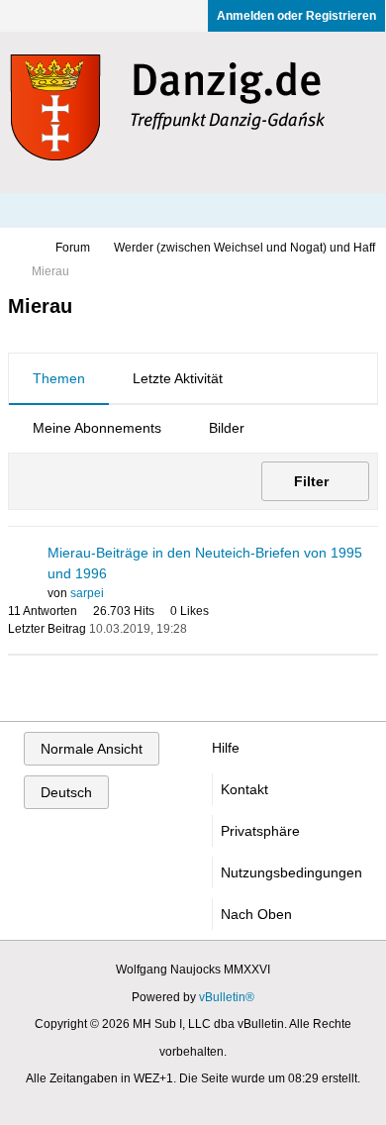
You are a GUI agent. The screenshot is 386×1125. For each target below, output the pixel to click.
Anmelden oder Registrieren (296, 16)
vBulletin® (226, 997)
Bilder (226, 428)
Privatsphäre (260, 831)
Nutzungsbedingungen (291, 872)
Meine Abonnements (97, 428)
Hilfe (226, 748)
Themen (59, 378)
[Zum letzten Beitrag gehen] (199, 629)
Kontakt (244, 789)
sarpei (87, 593)
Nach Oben (256, 914)
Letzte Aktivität (178, 378)
